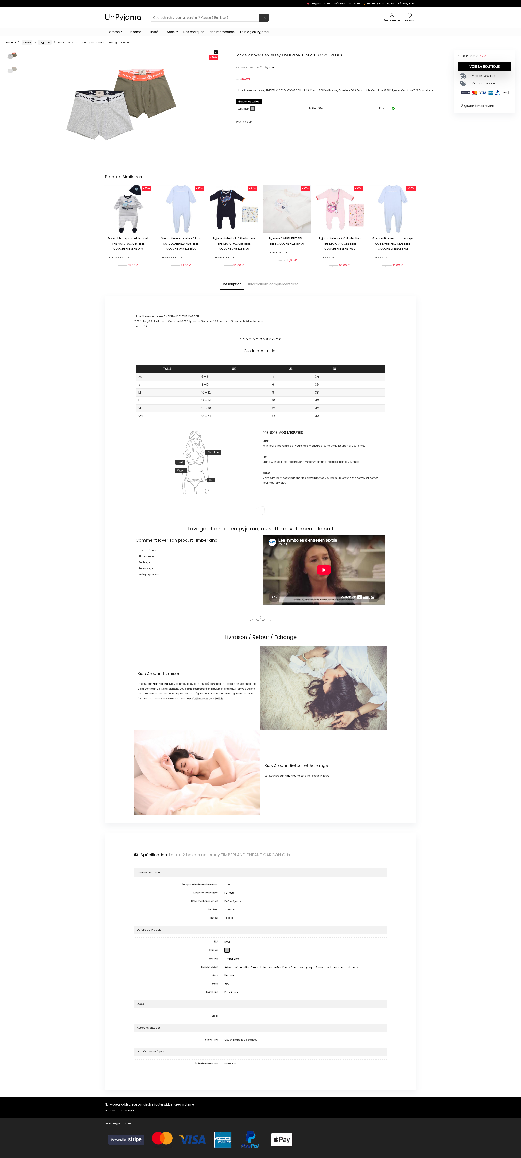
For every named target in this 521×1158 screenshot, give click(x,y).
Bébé (412, 3)
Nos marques (193, 32)
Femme (371, 3)
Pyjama (45, 42)
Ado (404, 3)
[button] (216, 52)
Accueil (11, 42)
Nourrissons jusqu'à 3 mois (308, 967)
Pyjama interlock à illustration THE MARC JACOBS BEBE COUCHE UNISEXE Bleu (234, 243)
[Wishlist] (409, 16)
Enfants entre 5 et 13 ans (275, 967)
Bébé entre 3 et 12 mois (245, 967)
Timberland (206, 540)
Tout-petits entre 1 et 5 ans (342, 967)
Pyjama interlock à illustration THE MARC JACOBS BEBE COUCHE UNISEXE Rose (340, 243)
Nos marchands (222, 32)
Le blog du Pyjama (254, 32)
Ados (171, 32)
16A (226, 983)
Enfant (395, 3)
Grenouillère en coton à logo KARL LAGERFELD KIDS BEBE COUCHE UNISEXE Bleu (181, 243)
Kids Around (150, 673)
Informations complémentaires (273, 284)
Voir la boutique (484, 66)
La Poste (229, 892)
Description (232, 284)
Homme (384, 3)
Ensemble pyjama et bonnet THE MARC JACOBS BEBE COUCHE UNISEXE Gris (128, 243)
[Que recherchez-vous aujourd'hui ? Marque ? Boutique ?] (264, 18)
